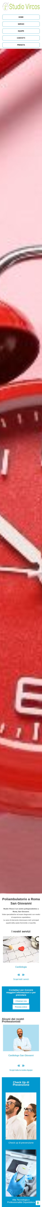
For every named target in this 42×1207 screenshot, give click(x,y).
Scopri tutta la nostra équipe (21, 1070)
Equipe (21, 31)
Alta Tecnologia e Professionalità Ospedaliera (21, 1201)
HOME (21, 17)
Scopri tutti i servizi (21, 979)
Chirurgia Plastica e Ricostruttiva (21, 967)
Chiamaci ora (21, 1001)
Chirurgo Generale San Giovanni (21, 1055)
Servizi (21, 24)
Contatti (21, 38)
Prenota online (21, 1007)
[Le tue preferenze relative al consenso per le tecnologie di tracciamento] (38, 1203)
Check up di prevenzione (21, 1142)
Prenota (21, 45)
